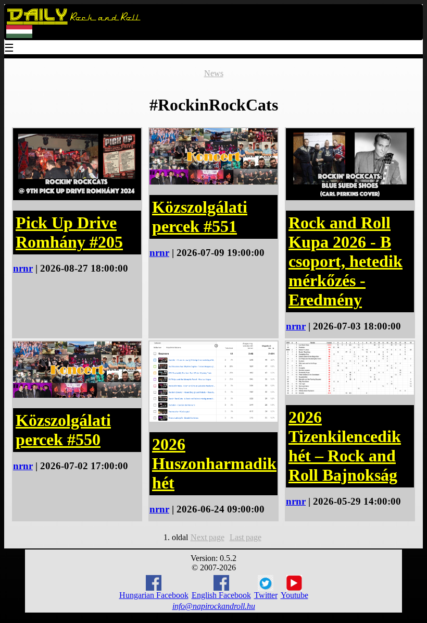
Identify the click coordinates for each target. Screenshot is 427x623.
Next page (207, 537)
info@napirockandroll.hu (213, 606)
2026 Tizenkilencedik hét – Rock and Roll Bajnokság (344, 446)
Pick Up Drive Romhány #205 (69, 232)
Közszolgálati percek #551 (199, 217)
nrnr (23, 268)
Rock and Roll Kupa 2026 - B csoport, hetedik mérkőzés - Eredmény (345, 261)
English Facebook (221, 595)
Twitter (266, 595)
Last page (245, 537)
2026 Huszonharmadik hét (214, 463)
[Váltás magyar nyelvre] (19, 36)
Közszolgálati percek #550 (63, 430)
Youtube (294, 595)
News (213, 73)
